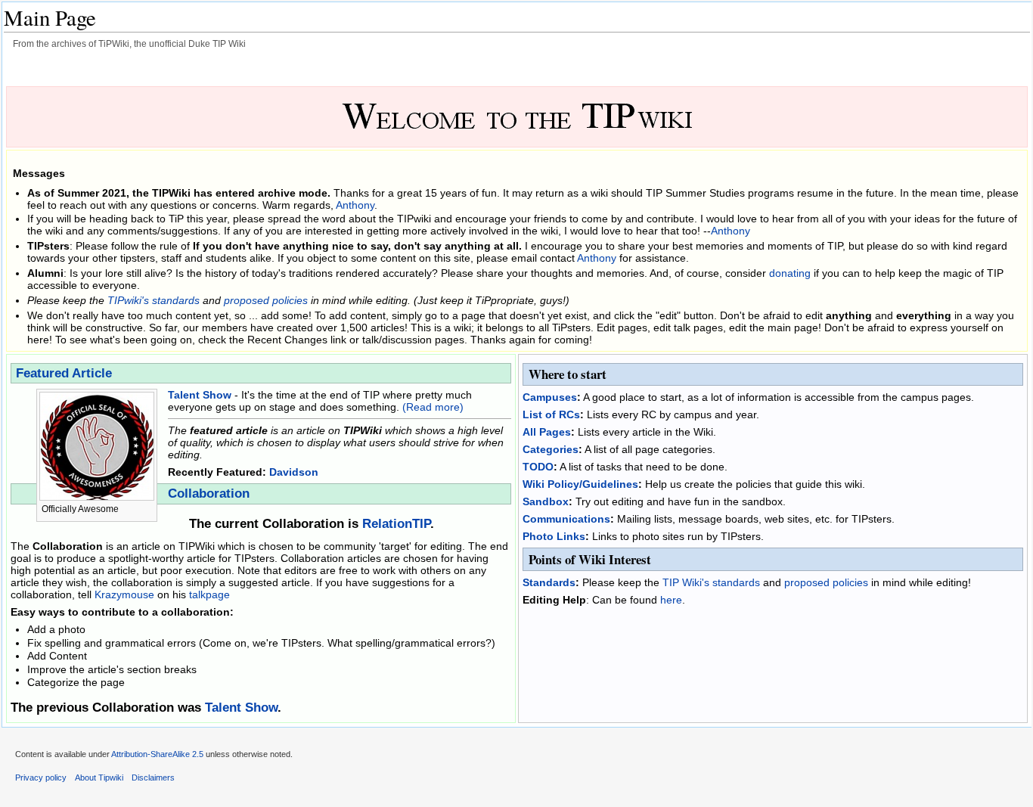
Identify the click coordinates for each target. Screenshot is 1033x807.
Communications (566, 519)
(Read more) (433, 407)
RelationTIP (396, 524)
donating (790, 273)
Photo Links (554, 536)
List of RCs (551, 414)
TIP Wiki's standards (711, 582)
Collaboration (209, 493)
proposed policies (266, 300)
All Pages (547, 432)
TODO (538, 467)
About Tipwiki (99, 777)
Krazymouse (124, 594)
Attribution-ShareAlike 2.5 (157, 754)
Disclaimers (153, 777)
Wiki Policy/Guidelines (580, 484)
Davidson (293, 472)
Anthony (355, 205)
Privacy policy (41, 777)
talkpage (209, 594)
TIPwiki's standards (153, 300)
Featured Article (64, 373)
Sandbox (546, 501)
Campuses (550, 397)
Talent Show (199, 395)
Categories (551, 449)
